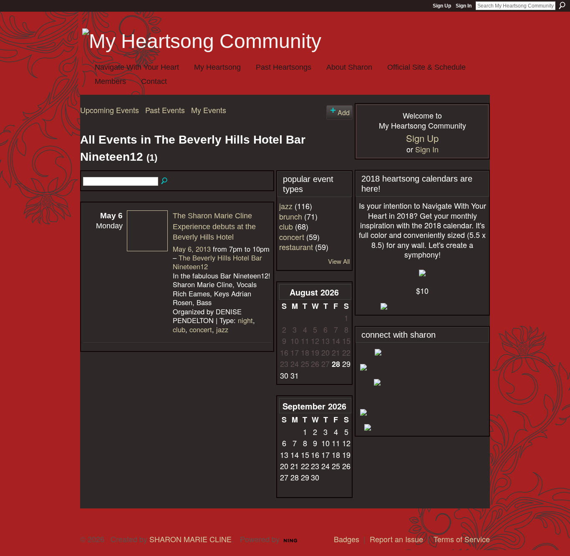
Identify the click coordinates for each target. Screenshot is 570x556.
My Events (208, 109)
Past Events (165, 109)
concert (200, 329)
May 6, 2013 (192, 249)
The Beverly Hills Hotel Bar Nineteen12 (217, 262)
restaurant (296, 246)
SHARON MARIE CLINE (190, 538)
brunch (290, 216)
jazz (222, 329)
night (245, 320)
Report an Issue (396, 538)
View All (339, 261)
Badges (346, 538)
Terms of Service (462, 538)
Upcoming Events (109, 109)
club (179, 329)
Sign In (464, 6)
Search (562, 5)
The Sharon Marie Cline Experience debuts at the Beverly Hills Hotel (214, 226)
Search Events (165, 181)
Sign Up (442, 6)
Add (344, 112)
